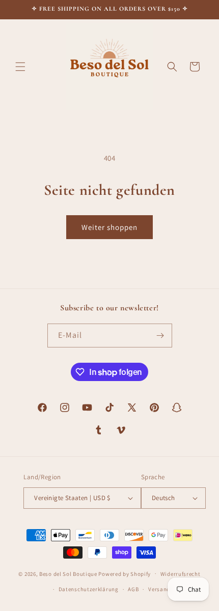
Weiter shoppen (109, 227)
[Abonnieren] (160, 335)
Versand (159, 589)
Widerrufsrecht (180, 573)
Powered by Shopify (124, 573)
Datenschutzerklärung (89, 589)
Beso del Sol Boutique (68, 573)
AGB (133, 589)
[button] (20, 66)
